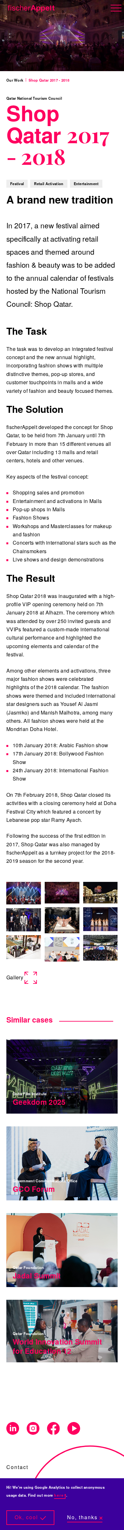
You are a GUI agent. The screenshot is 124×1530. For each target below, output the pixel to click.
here (59, 1495)
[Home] (30, 7)
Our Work (14, 80)
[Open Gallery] (23, 893)
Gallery (14, 977)
